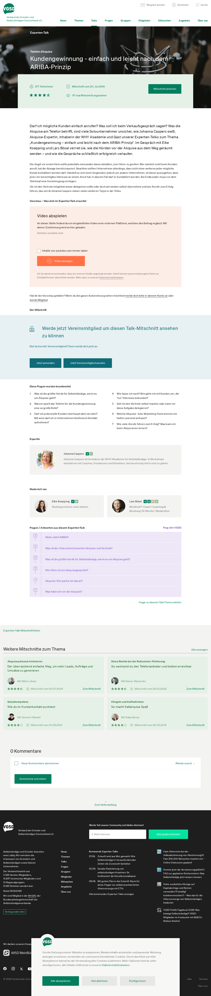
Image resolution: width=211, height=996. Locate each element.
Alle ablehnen (99, 980)
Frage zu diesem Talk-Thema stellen (160, 602)
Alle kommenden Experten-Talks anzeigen (111, 894)
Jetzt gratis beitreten (168, 834)
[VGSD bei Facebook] (4, 970)
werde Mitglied (38, 300)
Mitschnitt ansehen (164, 88)
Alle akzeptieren (61, 980)
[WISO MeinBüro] (18, 954)
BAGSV (32, 895)
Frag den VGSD (172, 527)
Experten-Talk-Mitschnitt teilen (21, 630)
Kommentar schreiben (33, 778)
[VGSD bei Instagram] (13, 970)
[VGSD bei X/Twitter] (21, 970)
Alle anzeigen (199, 649)
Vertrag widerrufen (15, 911)
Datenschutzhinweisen (115, 965)
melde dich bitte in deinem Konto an (146, 295)
